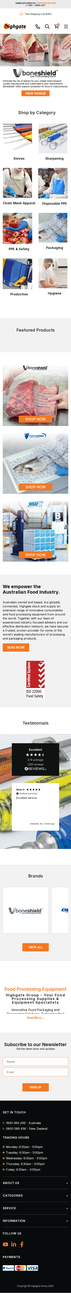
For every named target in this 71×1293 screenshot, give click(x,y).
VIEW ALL (36, 947)
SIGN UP (35, 1087)
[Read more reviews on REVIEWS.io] (35, 769)
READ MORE (16, 647)
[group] (35, 65)
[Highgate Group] (14, 26)
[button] (7, 807)
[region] (35, 806)
